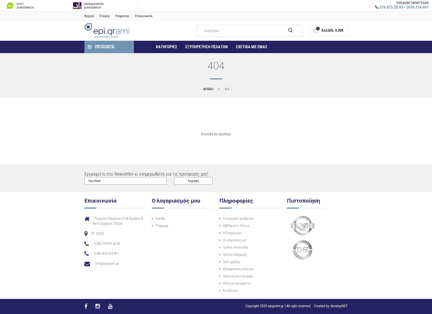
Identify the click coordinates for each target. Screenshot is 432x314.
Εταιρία (104, 16)
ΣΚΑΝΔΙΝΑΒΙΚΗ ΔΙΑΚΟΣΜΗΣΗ (94, 5)
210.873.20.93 (391, 7)
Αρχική (89, 16)
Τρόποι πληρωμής (235, 255)
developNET (339, 306)
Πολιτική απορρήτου (237, 283)
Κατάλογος (230, 291)
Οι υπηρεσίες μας (235, 240)
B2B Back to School (236, 226)
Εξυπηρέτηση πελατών (238, 269)
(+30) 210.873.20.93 (107, 244)
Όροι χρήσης (231, 262)
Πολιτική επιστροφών (238, 276)
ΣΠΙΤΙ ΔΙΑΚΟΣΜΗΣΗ (25, 5)
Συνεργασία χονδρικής (238, 219)
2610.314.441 (417, 7)
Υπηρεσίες (122, 16)
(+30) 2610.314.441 (106, 253)
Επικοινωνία (143, 16)
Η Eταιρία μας (232, 233)
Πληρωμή (161, 226)
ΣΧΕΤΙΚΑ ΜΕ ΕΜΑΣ (251, 46)
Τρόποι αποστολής (236, 247)
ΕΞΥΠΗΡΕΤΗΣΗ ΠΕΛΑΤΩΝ (206, 46)
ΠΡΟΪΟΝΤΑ (104, 47)
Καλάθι (160, 219)
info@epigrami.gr (107, 264)
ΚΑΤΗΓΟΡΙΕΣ (166, 46)
